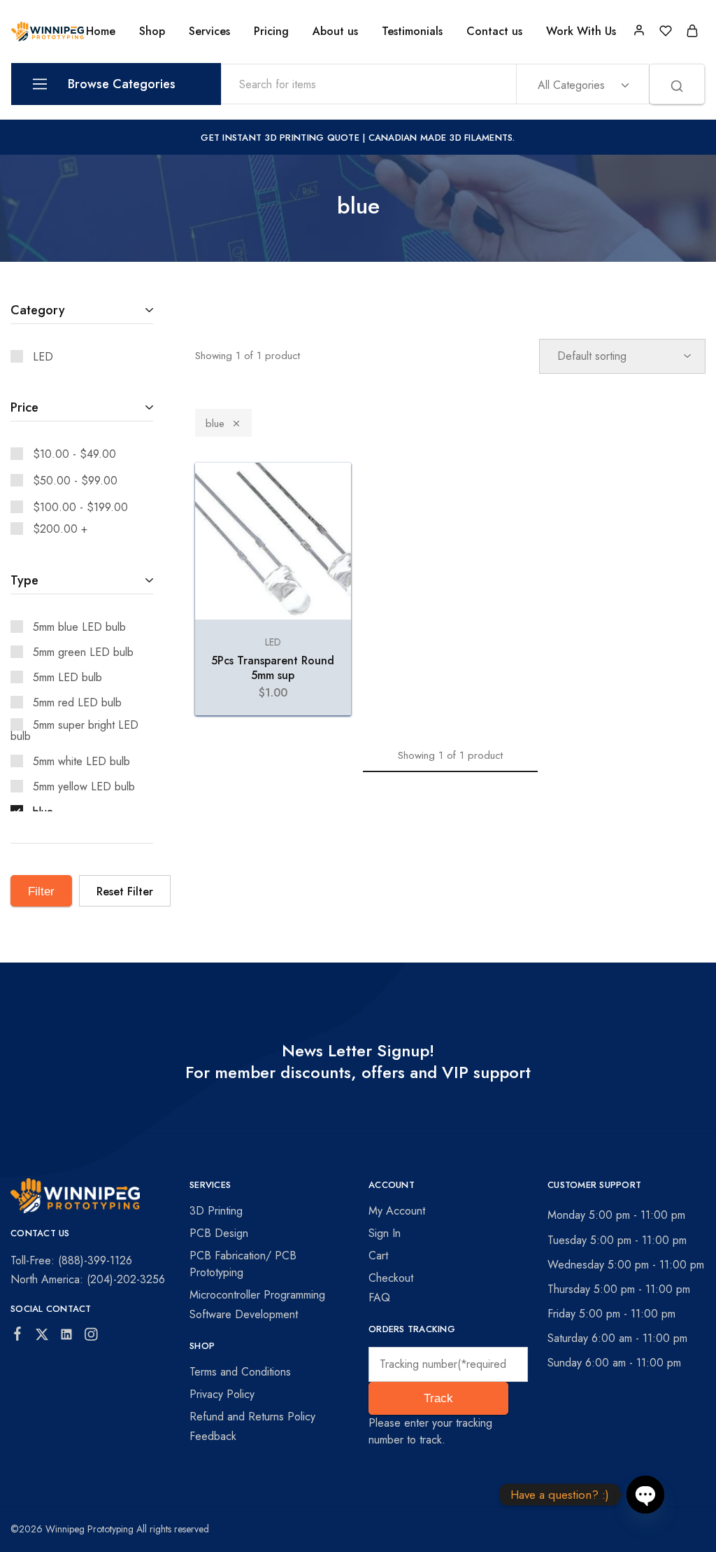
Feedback (212, 1436)
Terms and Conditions (240, 1372)
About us (335, 31)
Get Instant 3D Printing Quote (280, 137)
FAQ (379, 1297)
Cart (378, 1255)
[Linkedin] (67, 1337)
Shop (152, 31)
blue (215, 423)
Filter (41, 891)
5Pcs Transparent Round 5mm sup (272, 667)
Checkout (390, 1278)
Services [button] (209, 31)
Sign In (384, 1233)
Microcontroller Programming (257, 1295)
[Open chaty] (645, 1494)
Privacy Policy (222, 1394)
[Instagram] (91, 1337)
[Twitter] (42, 1337)
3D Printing (216, 1211)
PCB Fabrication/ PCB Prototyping (242, 1263)
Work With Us (581, 31)
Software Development (243, 1314)
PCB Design (218, 1233)
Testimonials (412, 31)
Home (100, 31)
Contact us (494, 31)
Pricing (271, 31)
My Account (396, 1211)
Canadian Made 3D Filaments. (441, 137)
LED (273, 642)
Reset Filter (124, 891)
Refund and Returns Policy (252, 1416)
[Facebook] (18, 1336)
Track (438, 1398)
